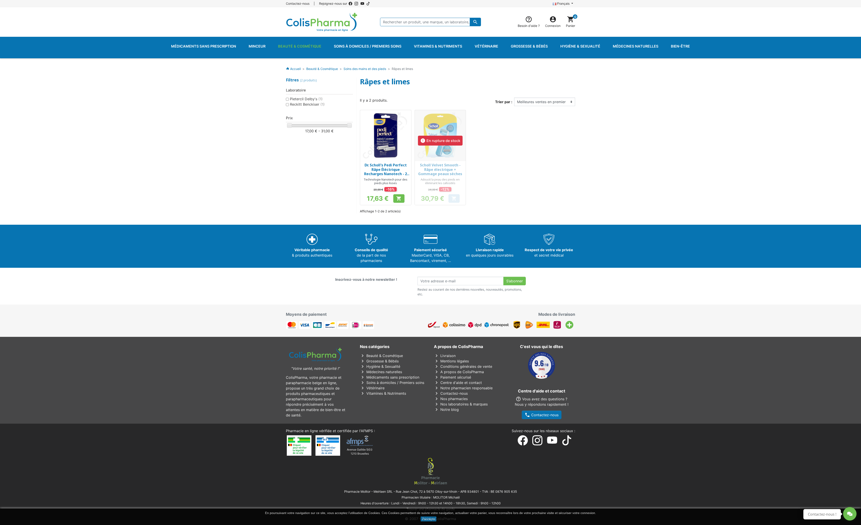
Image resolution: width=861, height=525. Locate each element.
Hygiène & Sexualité (380, 366)
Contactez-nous (297, 3)
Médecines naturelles (381, 372)
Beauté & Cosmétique (381, 355)
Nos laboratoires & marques (461, 404)
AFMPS (367, 431)
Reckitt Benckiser (307, 104)
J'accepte (428, 519)
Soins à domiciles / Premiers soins (392, 382)
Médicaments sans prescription (389, 377)
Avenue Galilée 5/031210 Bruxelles (359, 451)
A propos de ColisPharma (459, 372)
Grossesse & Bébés (379, 361)
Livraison (445, 355)
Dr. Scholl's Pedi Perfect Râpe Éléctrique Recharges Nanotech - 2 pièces (385, 172)
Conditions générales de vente (463, 366)
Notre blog (446, 409)
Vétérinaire (372, 388)
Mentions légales (451, 361)
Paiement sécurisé (452, 377)
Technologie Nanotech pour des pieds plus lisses (385, 181)
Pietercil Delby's (306, 99)
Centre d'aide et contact (458, 382)
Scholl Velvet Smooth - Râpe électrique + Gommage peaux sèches (440, 169)
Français (563, 3)
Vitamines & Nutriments (383, 393)
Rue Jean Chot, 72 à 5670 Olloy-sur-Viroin (426, 491)
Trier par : (503, 102)
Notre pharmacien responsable (463, 388)
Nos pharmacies (451, 398)
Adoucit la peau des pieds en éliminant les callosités (440, 181)
